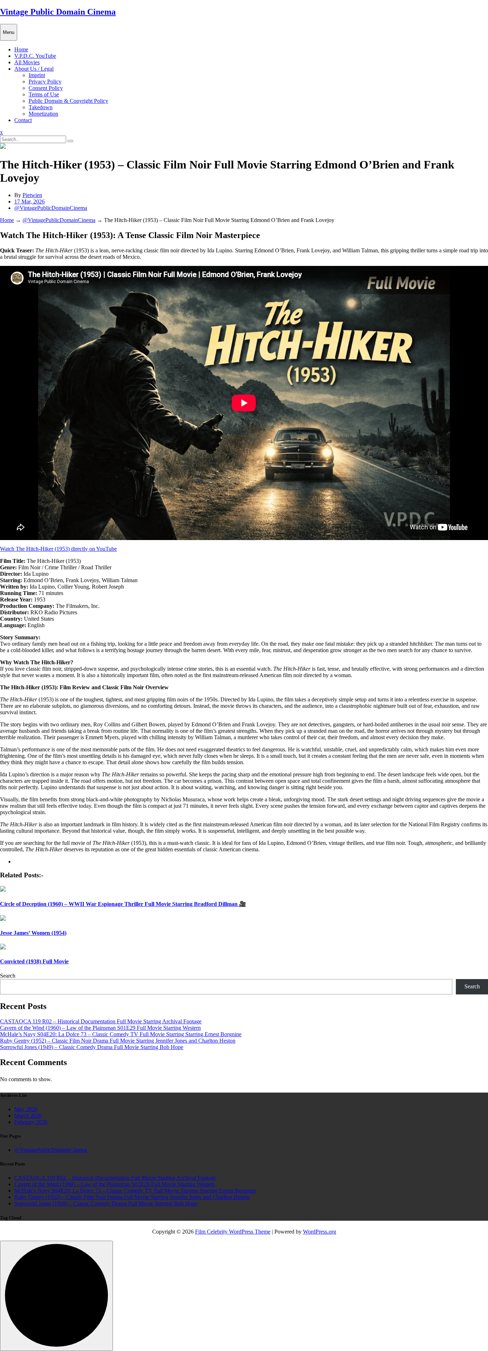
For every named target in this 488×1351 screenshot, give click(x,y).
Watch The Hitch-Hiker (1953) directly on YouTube (58, 549)
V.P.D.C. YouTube (35, 56)
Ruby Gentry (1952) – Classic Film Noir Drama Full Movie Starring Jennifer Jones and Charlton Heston (117, 1041)
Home (21, 49)
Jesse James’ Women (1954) (33, 933)
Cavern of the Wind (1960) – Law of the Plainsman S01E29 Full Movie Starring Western (100, 1028)
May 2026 (26, 1109)
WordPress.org (319, 1232)
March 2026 (28, 1116)
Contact (23, 120)
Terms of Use (44, 94)
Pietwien (32, 195)
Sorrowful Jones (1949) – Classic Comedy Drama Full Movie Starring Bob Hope (91, 1047)
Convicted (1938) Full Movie (34, 961)
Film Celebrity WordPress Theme (232, 1232)
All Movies (27, 62)
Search (7, 976)
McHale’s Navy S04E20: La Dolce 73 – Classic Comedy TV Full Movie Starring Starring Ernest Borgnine (120, 1034)
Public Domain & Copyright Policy (68, 101)
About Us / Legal (34, 69)
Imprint (37, 75)
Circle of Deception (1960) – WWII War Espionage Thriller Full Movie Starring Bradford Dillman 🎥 (123, 904)
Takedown (41, 107)
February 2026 (31, 1122)
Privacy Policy (45, 82)
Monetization (43, 114)
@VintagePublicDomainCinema (50, 208)
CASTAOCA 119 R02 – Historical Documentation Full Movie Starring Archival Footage (100, 1021)
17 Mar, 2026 (29, 201)
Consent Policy (46, 88)
